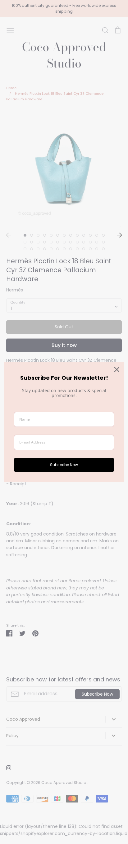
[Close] (116, 369)
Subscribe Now (64, 464)
